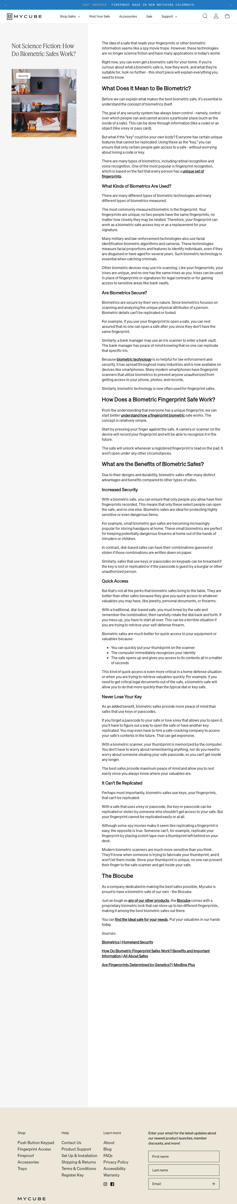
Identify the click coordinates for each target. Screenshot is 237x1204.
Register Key (73, 1175)
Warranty (111, 1175)
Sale (149, 16)
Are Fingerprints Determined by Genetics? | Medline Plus (148, 964)
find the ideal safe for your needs (141, 919)
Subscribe (213, 1183)
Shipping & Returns (79, 1162)
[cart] (227, 16)
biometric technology (134, 359)
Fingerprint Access (34, 1149)
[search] (205, 16)
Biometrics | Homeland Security (127, 942)
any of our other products (148, 900)
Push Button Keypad (36, 1142)
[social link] (105, 1184)
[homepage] (32, 16)
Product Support (76, 1149)
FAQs (107, 1155)
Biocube (183, 900)
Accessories (128, 16)
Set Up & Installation (79, 1155)
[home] (118, 1199)
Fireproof (26, 1155)
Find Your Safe (99, 16)
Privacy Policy (115, 1162)
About (109, 1142)
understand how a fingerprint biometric (153, 415)
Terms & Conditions (79, 1168)
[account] (216, 16)
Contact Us (71, 1142)
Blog (107, 1149)
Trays (22, 1168)
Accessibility (114, 1168)
